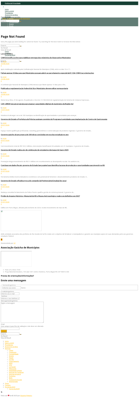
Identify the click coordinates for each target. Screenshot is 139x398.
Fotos (7, 51)
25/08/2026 (5, 64)
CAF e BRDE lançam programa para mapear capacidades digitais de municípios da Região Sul (37, 104)
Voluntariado (13, 50)
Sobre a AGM (9, 11)
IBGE (11, 31)
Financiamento (14, 29)
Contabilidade (13, 22)
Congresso (12, 352)
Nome (23, 288)
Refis (10, 378)
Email (2, 324)
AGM (4, 62)
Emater (11, 24)
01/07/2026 (5, 156)
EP (15, 243)
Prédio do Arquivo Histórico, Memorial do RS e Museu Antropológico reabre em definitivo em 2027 (40, 196)
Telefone (4, 296)
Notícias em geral (15, 374)
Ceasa (11, 350)
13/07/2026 (5, 110)
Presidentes (9, 13)
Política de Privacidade (12, 3)
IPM (10, 33)
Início (7, 9)
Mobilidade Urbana (15, 39)
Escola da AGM (10, 55)
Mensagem (9, 301)
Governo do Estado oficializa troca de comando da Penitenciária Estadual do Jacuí (33, 181)
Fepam (11, 26)
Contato (8, 385)
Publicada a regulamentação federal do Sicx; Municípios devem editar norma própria (34, 88)
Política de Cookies (11, 7)
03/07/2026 (5, 125)
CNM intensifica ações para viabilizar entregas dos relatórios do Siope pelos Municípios (36, 58)
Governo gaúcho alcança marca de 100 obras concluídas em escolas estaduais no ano (35, 135)
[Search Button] (20, 61)
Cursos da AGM (14, 389)
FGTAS (11, 28)
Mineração (12, 369)
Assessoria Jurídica (11, 15)
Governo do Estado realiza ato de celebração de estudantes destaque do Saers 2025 (34, 150)
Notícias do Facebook (16, 40)
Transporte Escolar (15, 48)
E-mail (7, 291)
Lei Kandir (12, 367)
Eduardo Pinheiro (26, 395)
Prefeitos (12, 376)
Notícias (8, 17)
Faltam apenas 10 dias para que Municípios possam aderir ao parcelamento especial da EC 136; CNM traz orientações (47, 73)
